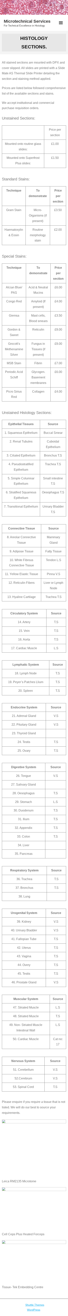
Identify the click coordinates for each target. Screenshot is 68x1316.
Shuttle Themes (34, 1304)
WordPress (33, 1309)
